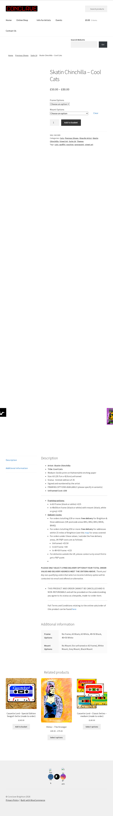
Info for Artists (44, 20)
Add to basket (71, 122)
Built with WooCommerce (33, 800)
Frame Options (57, 100)
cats (56, 144)
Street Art (64, 141)
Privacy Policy (12, 800)
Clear (95, 113)
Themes (80, 141)
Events (59, 20)
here (74, 609)
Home (9, 20)
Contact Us (11, 30)
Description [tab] (11, 460)
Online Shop (22, 20)
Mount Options (57, 109)
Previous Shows (22, 55)
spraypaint (79, 144)
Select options (56, 737)
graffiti (62, 144)
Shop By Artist (85, 138)
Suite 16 (34, 55)
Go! (103, 44)
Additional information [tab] (17, 468)
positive (69, 144)
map (87, 532)
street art (89, 144)
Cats (62, 138)
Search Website (78, 40)
